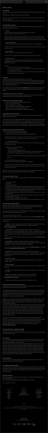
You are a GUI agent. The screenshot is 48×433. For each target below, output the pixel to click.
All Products (9, 392)
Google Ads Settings (34, 247)
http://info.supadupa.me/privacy (39, 216)
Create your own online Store (24, 420)
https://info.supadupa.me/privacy (9, 324)
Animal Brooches (39, 392)
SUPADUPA (24, 419)
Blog (9, 398)
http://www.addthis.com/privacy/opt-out (11, 277)
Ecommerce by (24, 418)
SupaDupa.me (26, 87)
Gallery (9, 397)
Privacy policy (24, 392)
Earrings (39, 397)
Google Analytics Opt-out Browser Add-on (17, 248)
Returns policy (24, 393)
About (9, 393)
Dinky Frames (39, 393)
